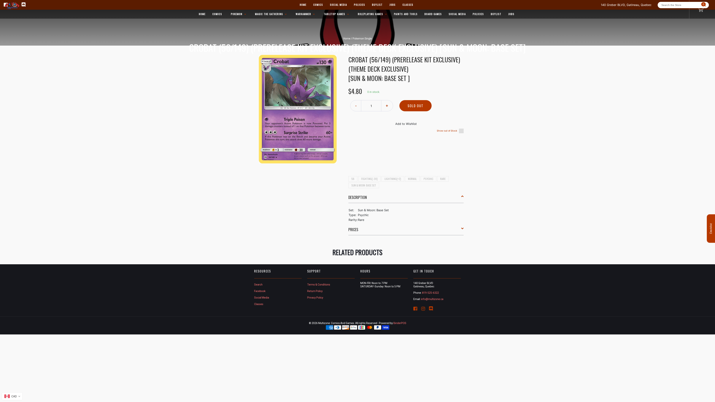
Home (346, 38)
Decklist (710, 228)
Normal (412, 179)
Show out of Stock (447, 130)
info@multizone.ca (432, 299)
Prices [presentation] (353, 229)
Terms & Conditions (318, 284)
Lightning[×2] (392, 179)
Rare (443, 179)
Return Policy (315, 291)
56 (352, 179)
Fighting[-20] (369, 179)
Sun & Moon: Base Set (363, 185)
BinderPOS (399, 323)
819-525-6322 (430, 292)
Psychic (428, 179)
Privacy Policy (315, 297)
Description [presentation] (357, 197)
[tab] (406, 198)
